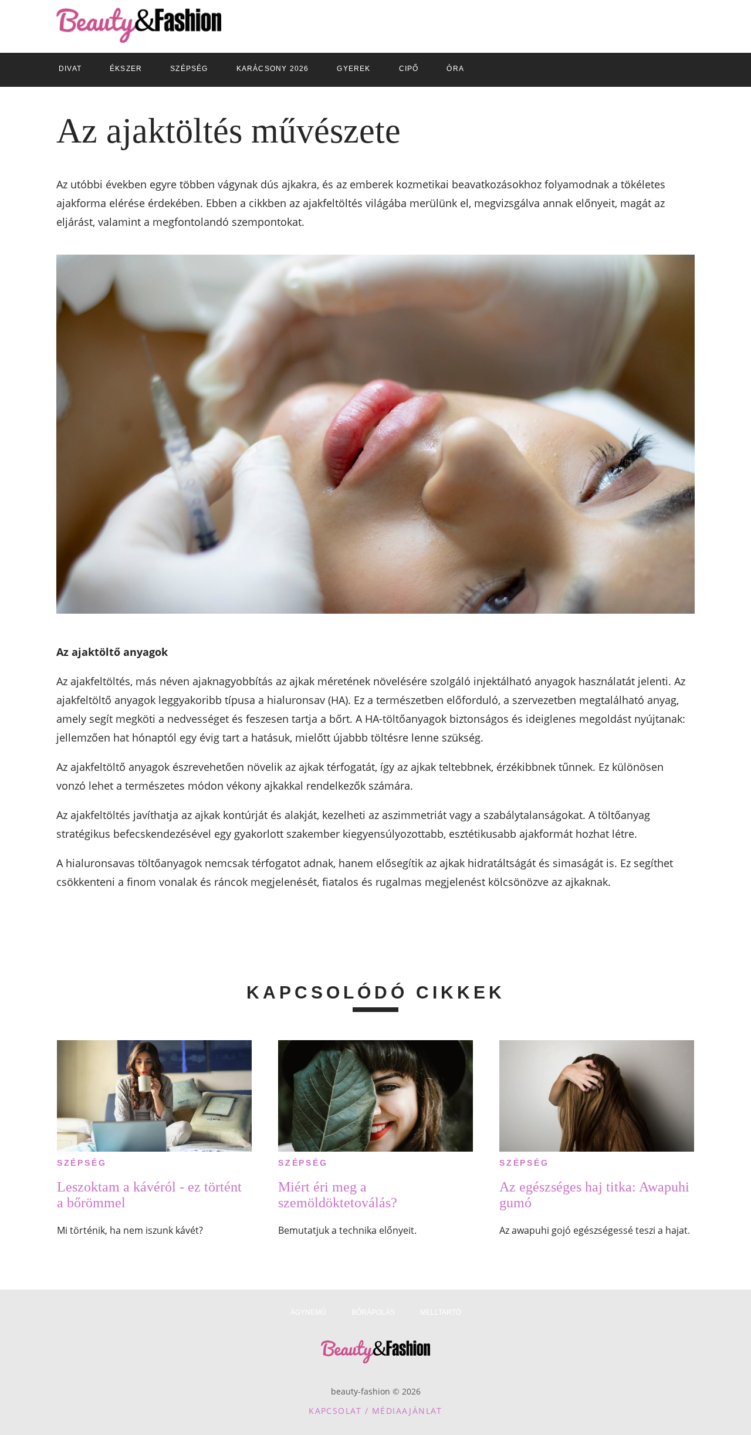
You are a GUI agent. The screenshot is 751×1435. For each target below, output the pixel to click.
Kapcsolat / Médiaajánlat (375, 1410)
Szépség (82, 1162)
